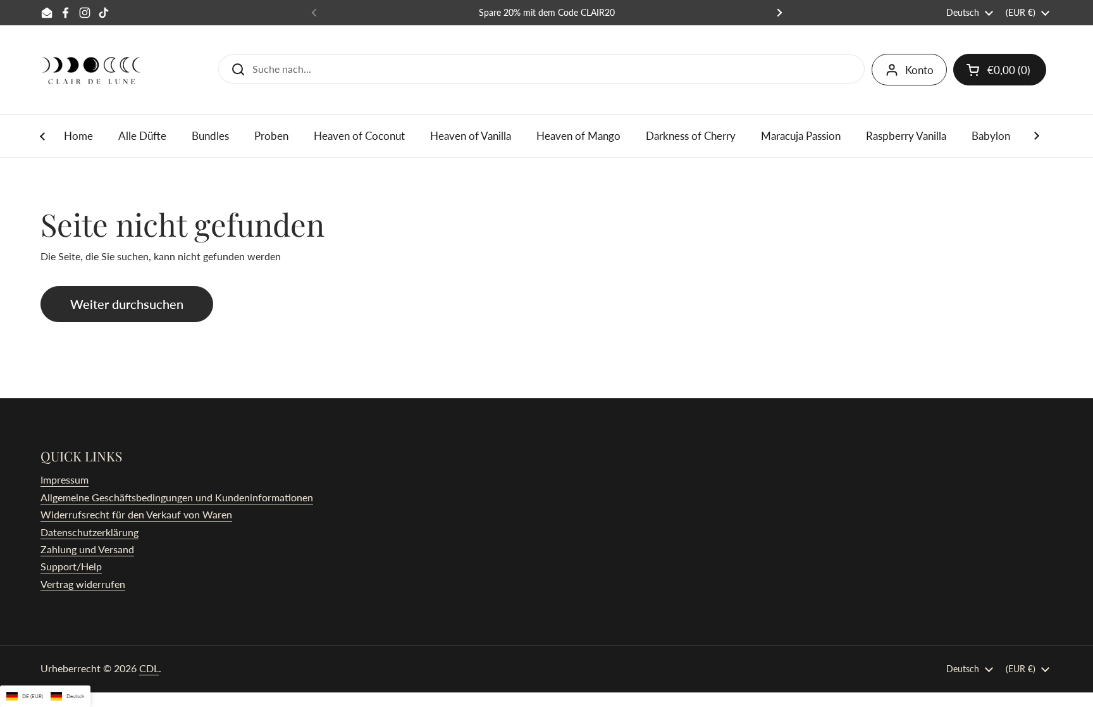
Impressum (64, 479)
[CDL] (91, 69)
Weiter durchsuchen (126, 303)
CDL (149, 668)
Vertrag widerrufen (82, 584)
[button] (999, 69)
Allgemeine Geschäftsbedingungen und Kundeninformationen (176, 497)
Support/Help (71, 566)
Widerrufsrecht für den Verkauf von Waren (136, 514)
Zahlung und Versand (87, 549)
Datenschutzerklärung (89, 532)
